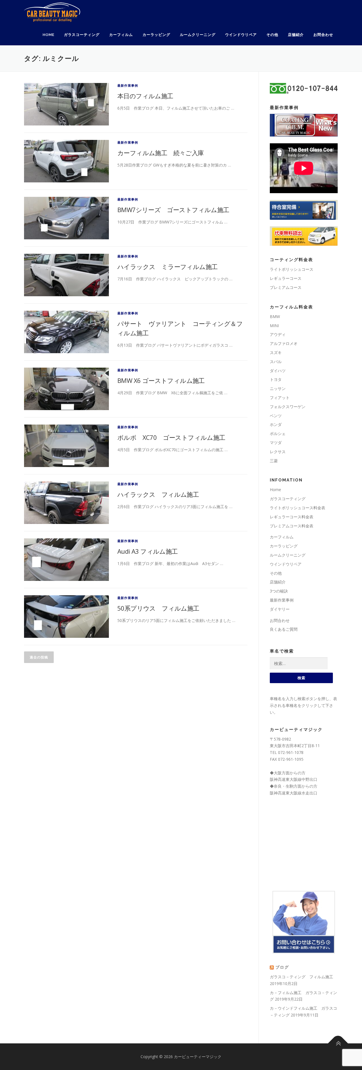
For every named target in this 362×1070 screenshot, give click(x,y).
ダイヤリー (280, 609)
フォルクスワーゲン (287, 406)
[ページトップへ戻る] (338, 1043)
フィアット (280, 397)
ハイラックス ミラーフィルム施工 (167, 266)
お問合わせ (323, 35)
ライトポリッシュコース (291, 269)
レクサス (278, 451)
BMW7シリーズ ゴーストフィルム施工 (173, 209)
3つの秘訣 (279, 591)
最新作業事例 (127, 85)
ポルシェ (278, 433)
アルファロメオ (284, 343)
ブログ (282, 967)
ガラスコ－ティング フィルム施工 (301, 976)
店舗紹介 (296, 35)
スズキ (276, 352)
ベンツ (276, 415)
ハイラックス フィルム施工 (158, 494)
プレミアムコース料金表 (291, 525)
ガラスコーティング (82, 35)
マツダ (276, 442)
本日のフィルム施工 (145, 95)
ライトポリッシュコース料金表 (297, 507)
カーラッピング (156, 35)
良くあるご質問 (284, 629)
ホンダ (276, 424)
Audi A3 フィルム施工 (147, 551)
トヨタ (276, 379)
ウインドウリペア (241, 35)
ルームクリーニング (198, 35)
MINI (274, 325)
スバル (276, 361)
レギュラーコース (285, 278)
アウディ (278, 334)
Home (48, 35)
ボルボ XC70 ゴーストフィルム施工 (171, 437)
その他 (272, 35)
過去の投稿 (39, 657)
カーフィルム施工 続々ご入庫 (160, 152)
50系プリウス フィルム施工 (158, 608)
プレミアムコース (285, 287)
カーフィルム (121, 35)
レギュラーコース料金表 (291, 516)
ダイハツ (278, 370)
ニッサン (278, 388)
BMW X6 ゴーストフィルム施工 (161, 380)
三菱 (274, 460)
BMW (275, 316)
